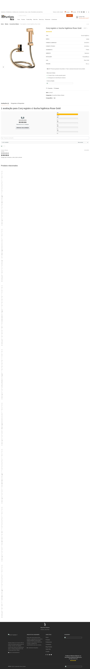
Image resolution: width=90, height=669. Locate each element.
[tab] (5, 103)
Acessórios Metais (14, 24)
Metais (6, 24)
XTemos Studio (22, 666)
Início (2, 24)
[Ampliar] (3, 67)
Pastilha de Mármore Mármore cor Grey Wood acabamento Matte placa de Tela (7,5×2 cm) (73, 657)
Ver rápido (79, 646)
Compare (57, 88)
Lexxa (87, 39)
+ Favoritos (50, 88)
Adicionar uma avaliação (22, 127)
